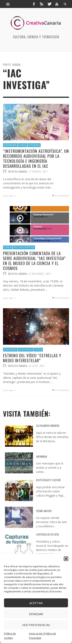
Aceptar (36, 603)
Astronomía (10, 145)
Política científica (24, 247)
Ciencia (22, 145)
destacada (34, 145)
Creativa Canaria (17, 171)
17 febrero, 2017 (38, 171)
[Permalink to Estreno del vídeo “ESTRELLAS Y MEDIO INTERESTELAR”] (36, 326)
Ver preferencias (36, 625)
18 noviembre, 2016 (40, 273)
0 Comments (62, 195)
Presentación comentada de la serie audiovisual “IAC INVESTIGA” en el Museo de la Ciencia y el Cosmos (34, 260)
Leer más (8, 195)
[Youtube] (57, 4)
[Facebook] (34, 4)
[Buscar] (8, 4)
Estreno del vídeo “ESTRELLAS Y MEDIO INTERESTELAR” (32, 357)
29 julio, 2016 (37, 365)
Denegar (36, 614)
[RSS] (41, 4)
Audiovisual (25, 349)
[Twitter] (49, 4)
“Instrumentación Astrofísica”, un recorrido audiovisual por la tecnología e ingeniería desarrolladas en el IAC (36, 158)
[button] (66, 559)
